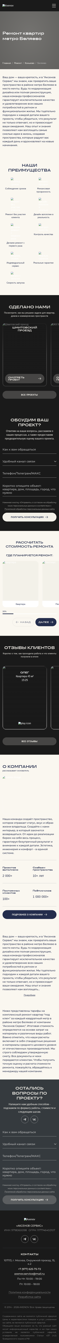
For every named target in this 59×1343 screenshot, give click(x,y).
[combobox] (29, 462)
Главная (7, 63)
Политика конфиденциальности (30, 1292)
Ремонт (18, 63)
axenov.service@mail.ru (29, 1274)
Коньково (29, 63)
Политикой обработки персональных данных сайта (30, 509)
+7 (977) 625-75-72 (29, 1269)
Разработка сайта (29, 1297)
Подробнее (29, 995)
